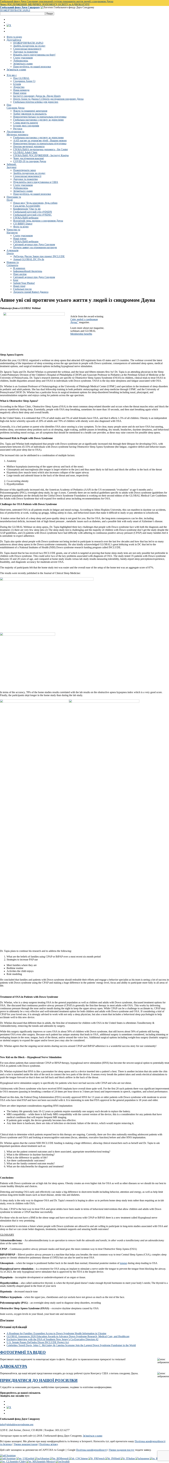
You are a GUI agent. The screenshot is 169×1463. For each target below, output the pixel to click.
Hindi (117, 1458)
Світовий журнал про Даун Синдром (34, 244)
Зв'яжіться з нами (23, 63)
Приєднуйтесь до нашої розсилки (32, 66)
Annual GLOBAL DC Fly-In (28, 259)
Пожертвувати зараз (24, 170)
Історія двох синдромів (26, 125)
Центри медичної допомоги (29, 146)
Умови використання (25, 1444)
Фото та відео (14, 36)
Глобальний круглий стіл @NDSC (32, 214)
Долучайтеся (14, 39)
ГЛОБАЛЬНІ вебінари (25, 217)
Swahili (65, 1461)
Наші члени (19, 93)
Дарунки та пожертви (25, 51)
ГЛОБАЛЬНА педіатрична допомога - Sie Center (40, 149)
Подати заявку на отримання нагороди (35, 247)
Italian (131, 1458)
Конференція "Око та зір (27, 208)
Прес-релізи (20, 274)
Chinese (83, 1458)
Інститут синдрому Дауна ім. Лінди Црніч (37, 96)
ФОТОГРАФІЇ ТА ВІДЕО (23, 1352)
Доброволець (20, 60)
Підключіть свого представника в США (35, 182)
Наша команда (21, 90)
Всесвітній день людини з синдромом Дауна (38, 220)
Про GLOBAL (21, 78)
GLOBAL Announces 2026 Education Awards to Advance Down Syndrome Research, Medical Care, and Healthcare (68, 1336)
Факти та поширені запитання (30, 110)
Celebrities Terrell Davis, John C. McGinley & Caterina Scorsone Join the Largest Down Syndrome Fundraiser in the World (71, 1345)
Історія (17, 84)
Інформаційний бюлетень (27, 271)
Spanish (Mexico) (46, 1461)
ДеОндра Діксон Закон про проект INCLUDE (39, 256)
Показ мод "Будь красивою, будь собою (35, 202)
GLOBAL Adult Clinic (25, 152)
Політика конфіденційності (91, 1449)
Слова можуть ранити (25, 122)
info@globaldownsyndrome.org (16, 1424)
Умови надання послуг (122, 1449)
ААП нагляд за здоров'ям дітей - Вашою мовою (40, 140)
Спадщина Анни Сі (24, 81)
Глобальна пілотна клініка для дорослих (35, 101)
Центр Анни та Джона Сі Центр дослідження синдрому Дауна (48, 99)
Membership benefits (81, 333)
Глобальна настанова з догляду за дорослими (38, 119)
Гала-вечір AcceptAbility (26, 205)
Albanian (45, 1458)
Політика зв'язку (48, 1444)
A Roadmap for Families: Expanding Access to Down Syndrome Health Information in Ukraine (56, 1333)
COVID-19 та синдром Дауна (29, 161)
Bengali (64, 1458)
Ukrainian (10, 1455)
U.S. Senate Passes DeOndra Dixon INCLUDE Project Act (38, 1342)
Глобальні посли (22, 289)
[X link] (9, 25)
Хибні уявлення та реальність (30, 113)
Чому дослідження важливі (28, 158)
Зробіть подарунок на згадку (29, 45)
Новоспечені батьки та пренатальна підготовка (39, 116)
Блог (15, 280)
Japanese (145, 1458)
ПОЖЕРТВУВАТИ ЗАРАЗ (15, 10)
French (101, 1458)
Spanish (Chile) (18, 1461)
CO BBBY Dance (22, 223)
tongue (123, 1263)
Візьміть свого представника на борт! (34, 54)
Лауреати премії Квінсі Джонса (30, 292)
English (30, 1458)
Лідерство (18, 87)
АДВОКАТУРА (13, 1366)
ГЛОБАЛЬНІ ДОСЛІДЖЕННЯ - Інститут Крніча (41, 155)
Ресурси (17, 128)
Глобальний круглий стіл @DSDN (32, 211)
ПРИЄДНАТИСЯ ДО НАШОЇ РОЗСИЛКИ (39, 1380)
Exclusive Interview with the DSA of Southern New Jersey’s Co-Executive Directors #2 (52, 1339)
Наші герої (19, 286)
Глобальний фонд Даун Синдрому (20, 7)
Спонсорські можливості (27, 48)
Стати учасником (23, 57)
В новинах (19, 268)
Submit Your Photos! (24, 283)
